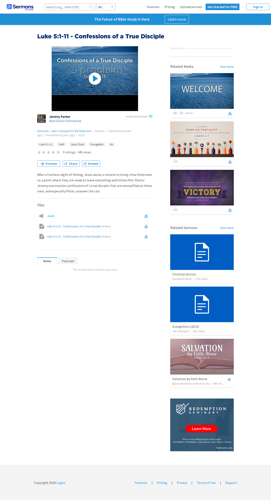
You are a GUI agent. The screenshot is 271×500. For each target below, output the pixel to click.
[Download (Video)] (147, 226)
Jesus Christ (77, 144)
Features (153, 7)
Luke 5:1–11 (45, 144)
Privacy (182, 483)
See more (227, 66)
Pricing (170, 7)
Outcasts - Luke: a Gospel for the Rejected (64, 131)
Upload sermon (191, 7)
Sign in (258, 7)
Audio (51, 216)
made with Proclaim (137, 116)
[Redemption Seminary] (202, 425)
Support (231, 483)
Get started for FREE (222, 7)
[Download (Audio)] (147, 216)
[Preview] (228, 379)
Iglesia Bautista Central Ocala (190, 383)
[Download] (230, 113)
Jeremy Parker (59, 116)
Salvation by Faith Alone (189, 379)
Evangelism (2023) (185, 326)
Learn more (177, 19)
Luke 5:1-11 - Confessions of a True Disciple (79, 226)
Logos (60, 483)
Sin (111, 144)
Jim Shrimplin (180, 331)
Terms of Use (206, 483)
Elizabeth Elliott (182, 279)
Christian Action (184, 274)
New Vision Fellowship (65, 121)
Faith (61, 144)
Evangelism (97, 144)
